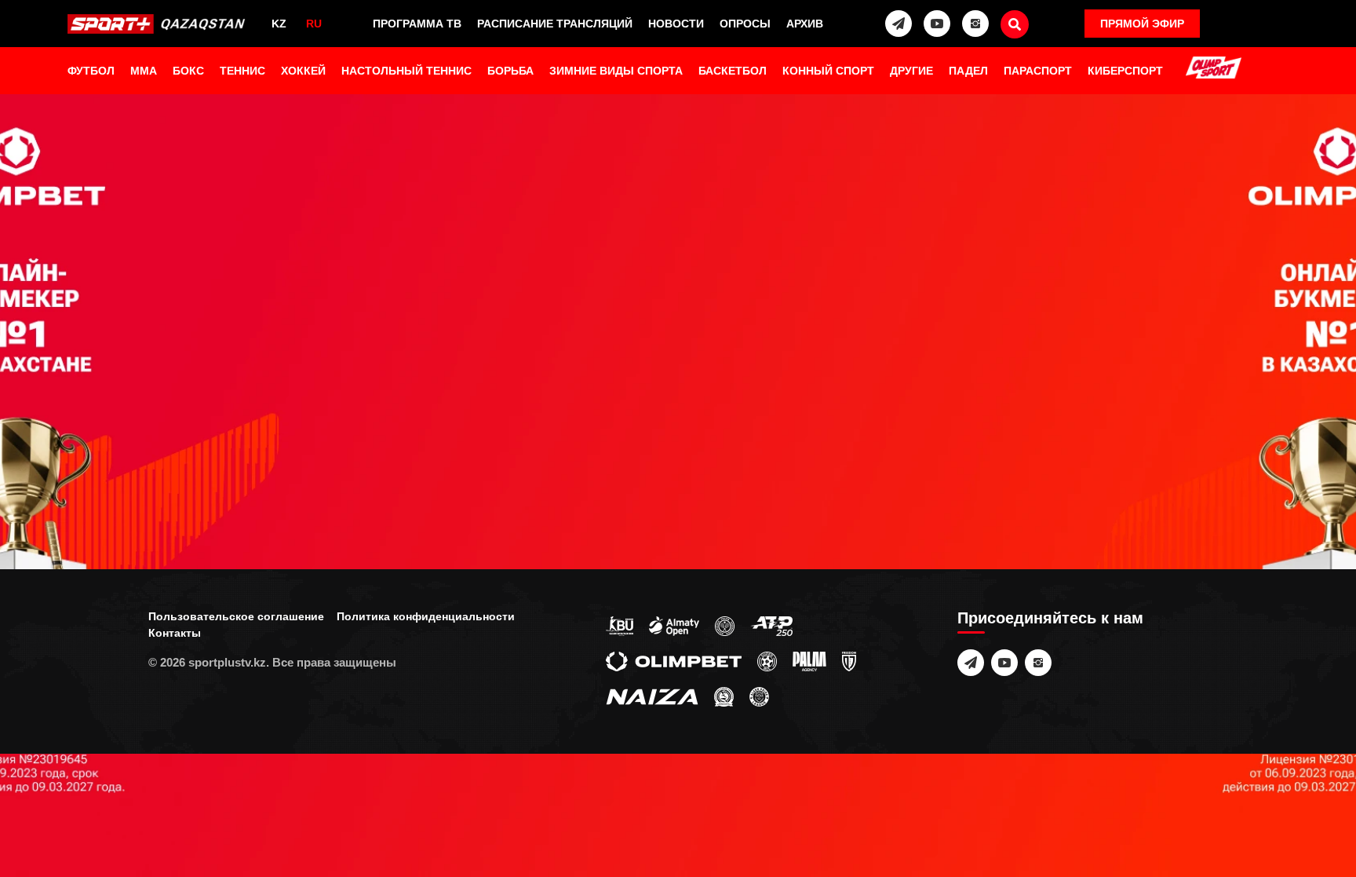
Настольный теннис (406, 70)
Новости (676, 23)
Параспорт (1038, 70)
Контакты (174, 633)
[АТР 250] (771, 625)
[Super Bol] (767, 660)
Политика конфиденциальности (426, 616)
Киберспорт (1125, 70)
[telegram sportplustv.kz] (898, 23)
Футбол (91, 70)
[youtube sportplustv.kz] (937, 23)
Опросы (745, 23)
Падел (968, 70)
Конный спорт (828, 70)
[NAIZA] (652, 695)
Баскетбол (732, 70)
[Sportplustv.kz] (158, 23)
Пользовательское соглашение (236, 616)
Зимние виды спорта (616, 70)
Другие (911, 70)
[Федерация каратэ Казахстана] (724, 695)
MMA (143, 70)
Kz (279, 23)
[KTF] (724, 625)
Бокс (188, 70)
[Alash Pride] (759, 695)
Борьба (510, 70)
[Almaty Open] (674, 625)
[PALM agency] (809, 660)
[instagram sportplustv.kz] (975, 23)
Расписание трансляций (554, 23)
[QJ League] (849, 660)
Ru (314, 23)
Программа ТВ (417, 23)
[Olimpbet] (674, 660)
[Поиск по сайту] (1015, 24)
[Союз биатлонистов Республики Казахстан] (619, 625)
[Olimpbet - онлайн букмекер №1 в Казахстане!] (678, 438)
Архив (804, 23)
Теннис (242, 70)
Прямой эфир (1142, 23)
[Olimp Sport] (1213, 69)
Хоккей (303, 70)
